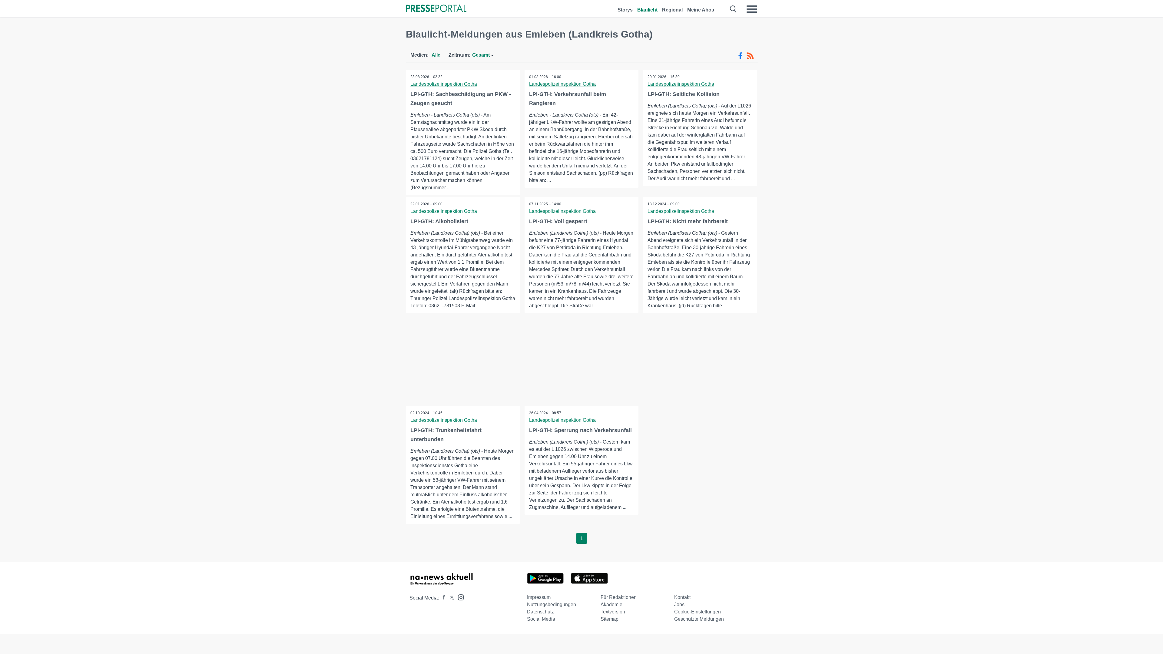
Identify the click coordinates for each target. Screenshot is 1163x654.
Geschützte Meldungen (699, 619)
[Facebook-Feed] (740, 56)
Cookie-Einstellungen (697, 611)
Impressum (539, 597)
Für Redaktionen (619, 597)
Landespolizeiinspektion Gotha (443, 84)
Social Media (541, 619)
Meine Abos (700, 9)
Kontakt (682, 597)
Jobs (679, 604)
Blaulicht (647, 9)
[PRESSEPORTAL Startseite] (436, 9)
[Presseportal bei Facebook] (442, 597)
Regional (672, 9)
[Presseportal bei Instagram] (459, 597)
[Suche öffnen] (733, 9)
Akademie (611, 604)
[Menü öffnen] (751, 9)
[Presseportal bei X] (450, 597)
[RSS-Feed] (750, 56)
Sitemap (609, 619)
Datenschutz (540, 611)
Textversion (613, 611)
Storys (625, 9)
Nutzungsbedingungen (551, 604)
